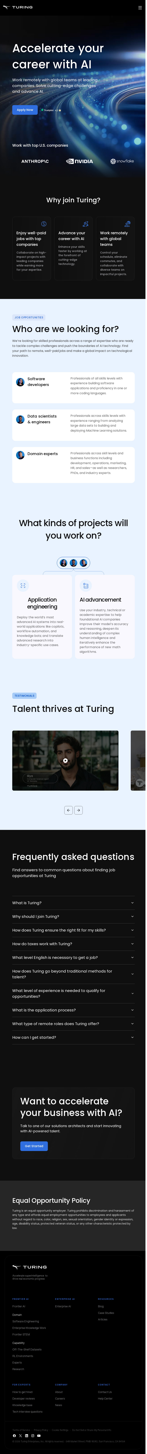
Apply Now (25, 110)
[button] (59, 761)
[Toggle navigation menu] (140, 8)
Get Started (34, 1146)
